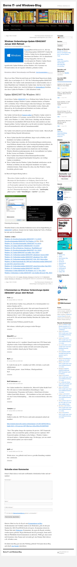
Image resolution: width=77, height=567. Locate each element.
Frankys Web (62, 271)
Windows (25, 277)
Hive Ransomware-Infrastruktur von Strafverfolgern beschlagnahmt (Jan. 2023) (41, 36)
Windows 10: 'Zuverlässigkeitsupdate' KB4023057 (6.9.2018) (23, 243)
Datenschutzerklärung (29, 26)
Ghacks (60, 256)
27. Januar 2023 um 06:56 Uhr (15, 410)
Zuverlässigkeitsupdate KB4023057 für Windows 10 (20, 241)
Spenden (6, 29)
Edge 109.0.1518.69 (10, 35)
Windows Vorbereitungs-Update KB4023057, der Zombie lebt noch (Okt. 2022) (28, 273)
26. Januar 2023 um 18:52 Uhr (15, 300)
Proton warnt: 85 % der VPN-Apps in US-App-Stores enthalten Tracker (65, 402)
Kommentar (8, 479)
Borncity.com (60, 51)
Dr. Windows (62, 270)
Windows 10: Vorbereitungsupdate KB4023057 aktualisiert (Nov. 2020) (26, 257)
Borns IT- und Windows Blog (64, 52)
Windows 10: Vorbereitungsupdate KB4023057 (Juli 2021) (22, 268)
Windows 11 (19, 278)
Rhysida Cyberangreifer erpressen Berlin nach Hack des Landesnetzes (65, 383)
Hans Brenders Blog (63, 258)
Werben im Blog (61, 134)
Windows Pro (62, 254)
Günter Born (27, 46)
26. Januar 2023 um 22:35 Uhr (15, 361)
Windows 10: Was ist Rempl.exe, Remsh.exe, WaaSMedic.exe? (23, 248)
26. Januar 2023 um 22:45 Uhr (15, 383)
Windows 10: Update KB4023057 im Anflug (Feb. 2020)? (22, 252)
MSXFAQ (61, 265)
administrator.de (62, 263)
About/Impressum (16, 26)
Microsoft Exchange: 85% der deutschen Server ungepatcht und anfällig (64, 112)
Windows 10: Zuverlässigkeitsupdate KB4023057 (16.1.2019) (23, 250)
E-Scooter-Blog (60, 66)
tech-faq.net (61, 261)
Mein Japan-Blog (61, 64)
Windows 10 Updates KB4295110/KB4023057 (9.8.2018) (22, 246)
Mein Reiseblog (60, 62)
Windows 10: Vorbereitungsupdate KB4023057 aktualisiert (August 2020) (27, 255)
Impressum (59, 131)
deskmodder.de (40, 87)
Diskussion (54, 26)
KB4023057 (22, 99)
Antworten (9, 329)
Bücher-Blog (60, 59)
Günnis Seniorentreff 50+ (63, 61)
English (27, 50)
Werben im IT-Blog (64, 26)
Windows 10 (31, 277)
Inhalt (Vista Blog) (15, 29)
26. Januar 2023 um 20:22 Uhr (15, 338)
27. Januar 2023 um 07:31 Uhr (15, 451)
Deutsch (61, 37)
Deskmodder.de (62, 268)
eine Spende (15, 546)
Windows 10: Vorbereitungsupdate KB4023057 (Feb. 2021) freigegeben (26, 259)
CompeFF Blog (62, 266)
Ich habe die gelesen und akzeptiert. (21, 513)
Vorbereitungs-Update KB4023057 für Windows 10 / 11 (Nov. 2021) (25, 270)
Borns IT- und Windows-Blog (22, 5)
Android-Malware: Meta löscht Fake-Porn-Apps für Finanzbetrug (64, 122)
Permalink (49, 278)
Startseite (6, 26)
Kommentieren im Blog (42, 26)
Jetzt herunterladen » (42, 72)
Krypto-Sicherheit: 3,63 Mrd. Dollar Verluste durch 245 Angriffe (63, 103)
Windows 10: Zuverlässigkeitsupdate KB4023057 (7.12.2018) (23, 239)
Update (20, 277)
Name (6, 501)
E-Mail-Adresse (9, 507)
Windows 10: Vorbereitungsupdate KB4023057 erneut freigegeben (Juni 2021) (28, 266)
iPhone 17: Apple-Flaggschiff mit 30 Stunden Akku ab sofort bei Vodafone (64, 93)
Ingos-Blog (61, 260)
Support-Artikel (26, 115)
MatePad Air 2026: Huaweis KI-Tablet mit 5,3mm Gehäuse (64, 84)
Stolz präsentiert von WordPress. (63, 552)
